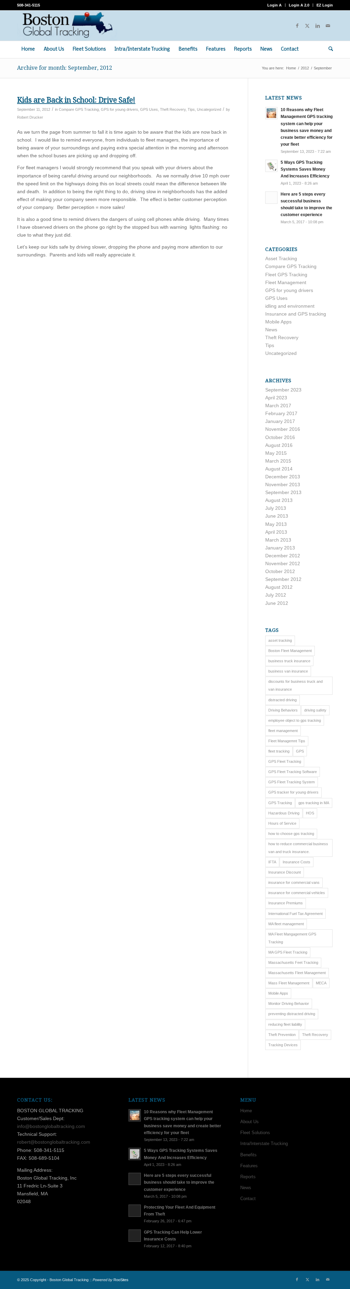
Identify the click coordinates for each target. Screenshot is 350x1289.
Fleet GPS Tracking (286, 274)
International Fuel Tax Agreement (295, 914)
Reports (248, 1176)
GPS (300, 751)
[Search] (328, 49)
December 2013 (282, 476)
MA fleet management (286, 924)
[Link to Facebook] (297, 26)
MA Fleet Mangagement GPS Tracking (292, 938)
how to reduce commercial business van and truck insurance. (298, 848)
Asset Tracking (281, 258)
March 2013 (278, 540)
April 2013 (276, 532)
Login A (274, 5)
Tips (191, 109)
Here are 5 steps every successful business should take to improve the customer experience (179, 1182)
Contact (248, 1198)
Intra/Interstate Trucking (264, 1143)
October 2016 (280, 437)
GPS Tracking (280, 803)
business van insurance (288, 671)
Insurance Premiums (285, 903)
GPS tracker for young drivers (293, 792)
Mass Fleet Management (288, 983)
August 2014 (279, 468)
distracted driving (282, 700)
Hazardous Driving (283, 813)
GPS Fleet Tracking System (291, 782)
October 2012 (280, 571)
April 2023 (276, 397)
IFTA (272, 862)
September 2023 (283, 390)
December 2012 (282, 555)
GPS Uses (149, 109)
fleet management (283, 731)
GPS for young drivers (119, 109)
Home (246, 1110)
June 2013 (276, 516)
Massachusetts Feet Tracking (293, 962)
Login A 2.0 (299, 5)
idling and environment (289, 306)
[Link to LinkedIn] (317, 26)
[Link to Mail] (328, 26)
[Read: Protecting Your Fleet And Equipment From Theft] (135, 1211)
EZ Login (325, 5)
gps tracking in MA (313, 803)
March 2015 (278, 461)
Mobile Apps (278, 321)
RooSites (121, 1280)
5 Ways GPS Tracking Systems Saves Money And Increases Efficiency (305, 169)
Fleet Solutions (255, 1132)
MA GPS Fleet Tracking (287, 952)
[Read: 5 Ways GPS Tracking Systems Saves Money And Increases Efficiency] (271, 166)
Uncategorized (209, 109)
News (271, 329)
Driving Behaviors (283, 710)
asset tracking (280, 640)
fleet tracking (279, 751)
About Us (249, 1121)
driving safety (315, 710)
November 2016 (282, 429)
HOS (310, 813)
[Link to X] (307, 26)
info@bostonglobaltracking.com (51, 1126)
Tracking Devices (283, 1045)
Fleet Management (285, 282)
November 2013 (282, 484)
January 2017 (280, 421)
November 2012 (282, 563)
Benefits (248, 1154)
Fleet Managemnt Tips (286, 741)
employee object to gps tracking (294, 720)
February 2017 (281, 413)
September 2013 (283, 492)
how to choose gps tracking (291, 834)
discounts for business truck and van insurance (295, 685)
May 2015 (276, 453)
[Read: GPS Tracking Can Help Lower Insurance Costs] (135, 1236)
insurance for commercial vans (294, 882)
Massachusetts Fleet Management (297, 973)
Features (249, 1165)
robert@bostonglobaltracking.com (53, 1142)
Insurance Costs (296, 862)
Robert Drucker (30, 117)
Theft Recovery (173, 109)
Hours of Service (282, 823)
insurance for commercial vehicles (296, 893)
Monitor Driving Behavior (288, 1003)
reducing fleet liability (285, 1024)
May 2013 (276, 524)
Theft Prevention (282, 1035)
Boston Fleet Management (290, 651)
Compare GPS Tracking (79, 109)
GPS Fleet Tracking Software (292, 772)
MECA (321, 983)
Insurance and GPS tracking (295, 314)
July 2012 (275, 595)
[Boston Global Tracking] (67, 26)
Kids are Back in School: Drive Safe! (76, 100)
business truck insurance (289, 661)
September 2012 (283, 579)
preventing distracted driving (291, 1014)
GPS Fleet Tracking (284, 761)
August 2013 (279, 500)
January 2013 (280, 547)
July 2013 (275, 508)
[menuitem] (274, 5)
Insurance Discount (284, 872)
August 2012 (279, 587)
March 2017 (278, 405)
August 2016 (279, 445)
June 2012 (276, 603)
